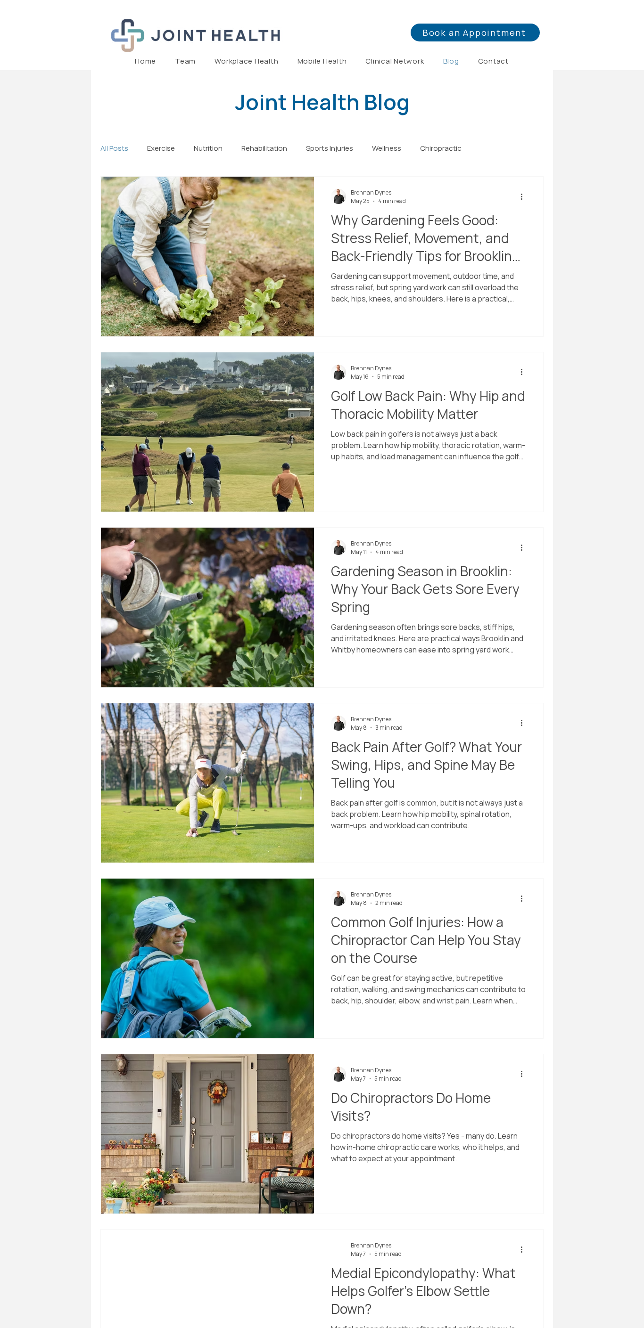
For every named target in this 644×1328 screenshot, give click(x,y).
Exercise (161, 148)
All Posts (114, 148)
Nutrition (208, 148)
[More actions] (524, 196)
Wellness (386, 148)
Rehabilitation (264, 148)
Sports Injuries (329, 148)
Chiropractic (441, 148)
